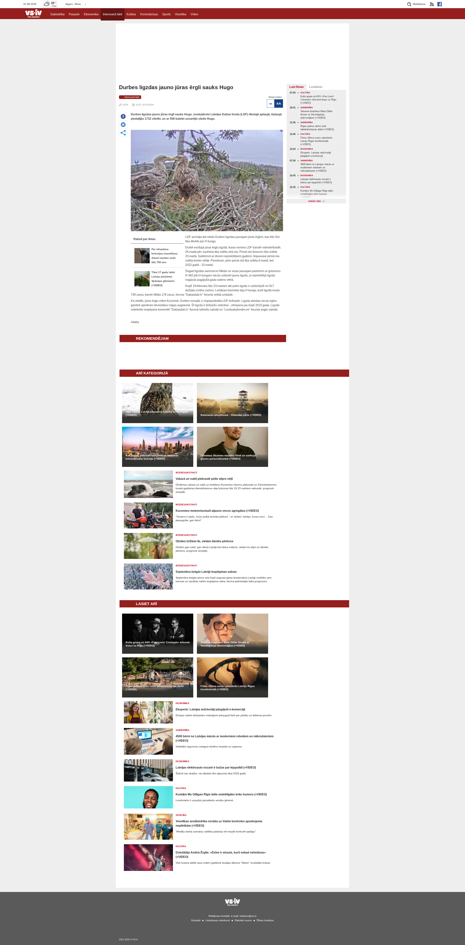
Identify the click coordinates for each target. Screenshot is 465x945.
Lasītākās (315, 86)
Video (194, 14)
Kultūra (131, 14)
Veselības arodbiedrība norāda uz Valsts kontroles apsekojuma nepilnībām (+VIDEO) (219, 823)
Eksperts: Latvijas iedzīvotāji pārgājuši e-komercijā (210, 709)
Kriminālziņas (149, 14)
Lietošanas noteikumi (217, 920)
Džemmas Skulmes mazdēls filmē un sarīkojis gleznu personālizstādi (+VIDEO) (228, 457)
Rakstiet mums (243, 920)
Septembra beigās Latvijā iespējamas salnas (206, 571)
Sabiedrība (57, 14)
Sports (166, 14)
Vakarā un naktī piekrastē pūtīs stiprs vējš (204, 478)
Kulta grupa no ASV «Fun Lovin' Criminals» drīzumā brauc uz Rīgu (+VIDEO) (158, 644)
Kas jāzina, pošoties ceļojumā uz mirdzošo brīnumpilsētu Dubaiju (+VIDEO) (152, 457)
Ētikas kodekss (265, 920)
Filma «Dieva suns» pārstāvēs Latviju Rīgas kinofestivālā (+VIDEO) (228, 688)
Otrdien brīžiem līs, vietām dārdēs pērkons (204, 541)
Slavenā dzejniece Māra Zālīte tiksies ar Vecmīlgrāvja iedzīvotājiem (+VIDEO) (225, 644)
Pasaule (74, 14)
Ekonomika (91, 14)
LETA (125, 105)
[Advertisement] (232, 56)
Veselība (180, 14)
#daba (135, 322)
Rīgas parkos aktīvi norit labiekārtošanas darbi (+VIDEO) (155, 688)
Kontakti (196, 920)
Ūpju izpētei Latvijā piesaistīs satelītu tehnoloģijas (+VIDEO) (157, 413)
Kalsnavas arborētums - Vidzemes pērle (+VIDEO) (231, 414)
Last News (296, 86)
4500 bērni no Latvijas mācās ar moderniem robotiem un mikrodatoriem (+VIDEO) (225, 738)
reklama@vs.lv (248, 915)
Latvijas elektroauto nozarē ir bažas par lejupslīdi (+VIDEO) (216, 767)
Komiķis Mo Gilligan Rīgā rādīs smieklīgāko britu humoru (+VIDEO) (221, 794)
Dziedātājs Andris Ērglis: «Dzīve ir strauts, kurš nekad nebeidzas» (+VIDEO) (221, 854)
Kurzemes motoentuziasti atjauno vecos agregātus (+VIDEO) (217, 510)
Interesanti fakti (112, 14)
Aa (270, 103)
